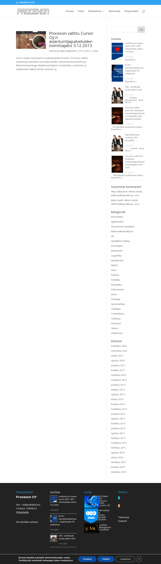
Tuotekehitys (117, 313)
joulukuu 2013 (118, 413)
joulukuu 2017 (118, 365)
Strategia (115, 299)
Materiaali (114, 11)
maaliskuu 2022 (119, 345)
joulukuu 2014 (118, 384)
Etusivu (70, 11)
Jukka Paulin (117, 200)
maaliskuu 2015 (119, 379)
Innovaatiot (117, 245)
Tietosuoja (123, 517)
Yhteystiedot (131, 11)
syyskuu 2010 (118, 452)
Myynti (114, 265)
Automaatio (117, 216)
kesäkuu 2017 (118, 370)
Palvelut (115, 274)
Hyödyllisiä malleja (120, 240)
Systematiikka (118, 304)
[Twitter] (119, 497)
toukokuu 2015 (118, 374)
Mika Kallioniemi (68, 50)
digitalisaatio (117, 221)
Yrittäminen (117, 333)
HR (112, 236)
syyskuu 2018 (118, 360)
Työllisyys (116, 318)
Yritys (81, 11)
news (95, 50)
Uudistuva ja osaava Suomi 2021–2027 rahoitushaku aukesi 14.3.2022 (134, 47)
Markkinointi (117, 260)
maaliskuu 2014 (119, 408)
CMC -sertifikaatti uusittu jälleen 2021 (133, 88)
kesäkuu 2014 (118, 404)
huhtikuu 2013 (118, 423)
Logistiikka (116, 255)
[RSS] (119, 505)
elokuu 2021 (117, 355)
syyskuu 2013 (118, 418)
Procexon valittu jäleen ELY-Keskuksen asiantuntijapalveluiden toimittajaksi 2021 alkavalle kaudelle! (135, 113)
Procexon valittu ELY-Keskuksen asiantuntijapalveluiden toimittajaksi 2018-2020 (135, 162)
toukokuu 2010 (118, 471)
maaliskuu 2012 (119, 442)
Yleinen (114, 328)
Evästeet (122, 520)
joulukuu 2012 (118, 428)
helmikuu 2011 (118, 447)
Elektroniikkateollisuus (122, 231)
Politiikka (115, 279)
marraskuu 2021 (119, 350)
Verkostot (116, 323)
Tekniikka (115, 308)
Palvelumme (95, 11)
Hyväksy (87, 559)
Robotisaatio (117, 289)
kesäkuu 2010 (118, 467)
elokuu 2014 (117, 399)
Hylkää (106, 559)
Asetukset (125, 559)
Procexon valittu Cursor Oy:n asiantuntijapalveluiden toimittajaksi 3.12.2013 (71, 39)
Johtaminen (117, 250)
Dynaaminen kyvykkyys (122, 226)
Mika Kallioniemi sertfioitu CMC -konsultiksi (132, 137)
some (114, 294)
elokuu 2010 (117, 457)
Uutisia (55, 492)
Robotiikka (116, 284)
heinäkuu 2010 (118, 462)
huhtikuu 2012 (118, 438)
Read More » (130, 59)
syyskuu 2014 (118, 394)
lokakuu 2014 (118, 389)
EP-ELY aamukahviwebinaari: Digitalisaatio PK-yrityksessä (134, 69)
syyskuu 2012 (118, 433)
